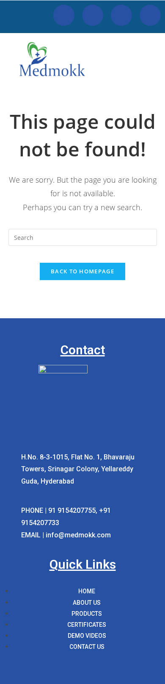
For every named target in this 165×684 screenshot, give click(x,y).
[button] (155, 71)
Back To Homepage (82, 271)
